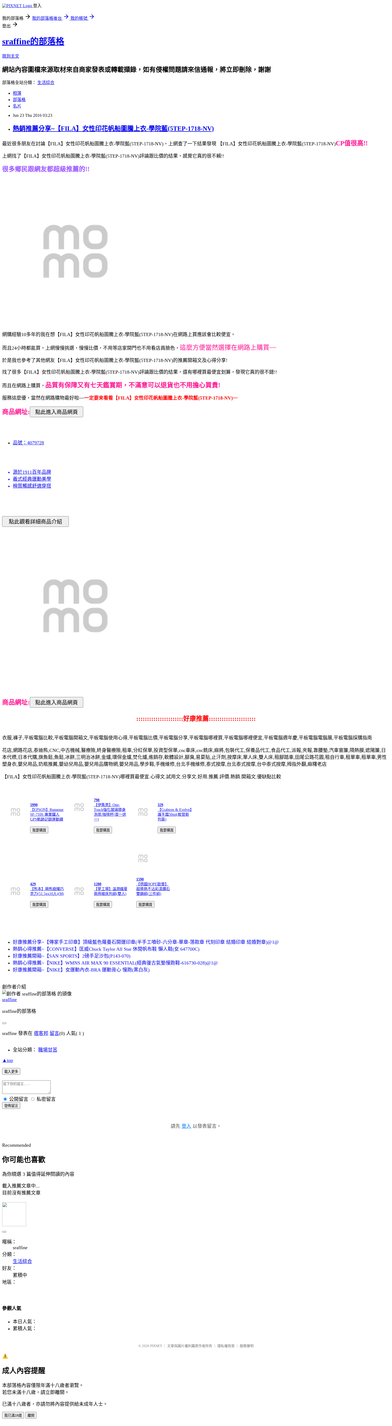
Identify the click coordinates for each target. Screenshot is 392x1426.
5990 (34, 805)
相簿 (17, 93)
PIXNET (156, 1346)
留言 (54, 1033)
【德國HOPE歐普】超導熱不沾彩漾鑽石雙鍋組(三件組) (153, 889)
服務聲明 (247, 1346)
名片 (17, 106)
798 (96, 800)
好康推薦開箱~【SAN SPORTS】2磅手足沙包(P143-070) (71, 956)
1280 (97, 884)
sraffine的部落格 (33, 41)
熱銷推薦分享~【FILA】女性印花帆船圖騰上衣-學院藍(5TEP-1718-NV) (113, 128)
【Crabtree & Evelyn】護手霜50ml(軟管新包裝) (175, 814)
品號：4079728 (28, 442)
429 (33, 884)
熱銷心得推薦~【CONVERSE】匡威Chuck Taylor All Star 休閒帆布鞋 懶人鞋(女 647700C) (106, 949)
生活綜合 (45, 82)
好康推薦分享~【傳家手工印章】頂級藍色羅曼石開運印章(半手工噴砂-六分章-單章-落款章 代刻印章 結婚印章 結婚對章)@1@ (146, 942)
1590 (140, 879)
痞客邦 (41, 1033)
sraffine (9, 999)
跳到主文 (10, 56)
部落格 (19, 99)
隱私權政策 (226, 1346)
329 (160, 805)
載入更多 (11, 1072)
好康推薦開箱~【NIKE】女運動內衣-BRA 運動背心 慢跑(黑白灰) (81, 970)
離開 (30, 1415)
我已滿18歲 (13, 1415)
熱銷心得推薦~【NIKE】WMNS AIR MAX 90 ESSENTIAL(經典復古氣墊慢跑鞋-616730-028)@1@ (115, 963)
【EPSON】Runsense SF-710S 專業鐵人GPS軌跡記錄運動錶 (46, 814)
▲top (7, 1060)
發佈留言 (11, 1106)
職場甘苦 (47, 1050)
